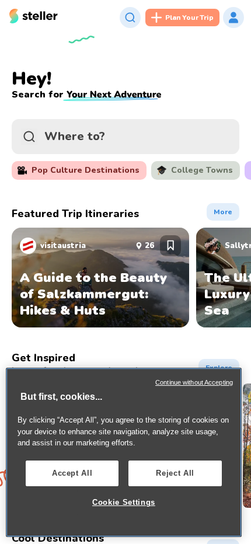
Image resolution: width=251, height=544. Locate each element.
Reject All (175, 473)
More (226, 210)
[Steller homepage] (33, 18)
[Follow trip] (170, 245)
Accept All (72, 473)
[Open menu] (233, 17)
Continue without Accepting (194, 382)
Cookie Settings (123, 502)
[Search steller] (130, 17)
